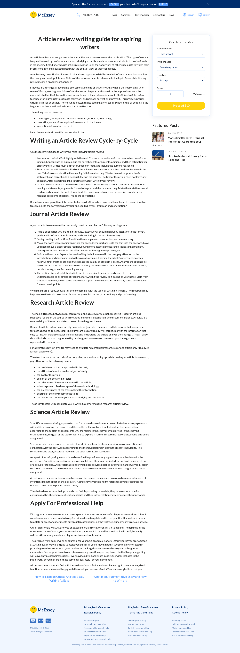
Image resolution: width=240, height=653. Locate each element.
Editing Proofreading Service (184, 624)
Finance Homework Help (183, 631)
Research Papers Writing (95, 624)
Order (206, 14)
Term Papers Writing (137, 620)
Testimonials (142, 14)
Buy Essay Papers (91, 620)
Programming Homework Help (97, 639)
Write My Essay (179, 620)
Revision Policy (92, 612)
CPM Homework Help (137, 635)
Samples (125, 14)
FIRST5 (163, 4)
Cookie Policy (180, 612)
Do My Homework (136, 624)
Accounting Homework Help (96, 628)
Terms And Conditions (140, 612)
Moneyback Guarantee (97, 607)
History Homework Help (182, 635)
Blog (171, 14)
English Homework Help (138, 628)
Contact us (159, 14)
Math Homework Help (181, 628)
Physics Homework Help (94, 635)
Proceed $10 (181, 105)
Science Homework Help (95, 631)
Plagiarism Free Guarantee (143, 607)
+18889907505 (90, 14)
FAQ (114, 14)
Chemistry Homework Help (140, 631)
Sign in (190, 14)
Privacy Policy (180, 607)
